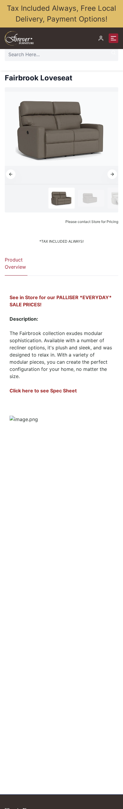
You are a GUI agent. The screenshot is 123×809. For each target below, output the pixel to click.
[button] (11, 174)
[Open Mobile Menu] (113, 38)
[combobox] (61, 54)
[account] (101, 38)
